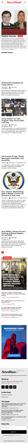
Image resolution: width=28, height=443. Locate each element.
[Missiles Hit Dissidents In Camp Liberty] (14, 71)
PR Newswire (4, 397)
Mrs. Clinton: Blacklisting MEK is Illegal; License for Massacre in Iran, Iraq (12, 194)
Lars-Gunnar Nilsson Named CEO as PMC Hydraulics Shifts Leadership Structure (11, 308)
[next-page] (8, 252)
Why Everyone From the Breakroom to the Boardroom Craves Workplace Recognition (11, 314)
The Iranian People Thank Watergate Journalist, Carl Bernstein (12, 158)
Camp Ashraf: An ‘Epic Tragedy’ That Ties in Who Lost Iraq (12, 120)
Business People (5, 310)
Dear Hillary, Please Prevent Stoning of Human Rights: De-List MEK (13, 233)
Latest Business (5, 317)
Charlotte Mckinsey (7, 288)
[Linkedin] (10, 387)
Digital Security (5, 408)
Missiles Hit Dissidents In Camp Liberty (12, 84)
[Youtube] (14, 387)
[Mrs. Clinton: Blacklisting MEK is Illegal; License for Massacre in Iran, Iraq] (14, 180)
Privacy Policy (18, 435)
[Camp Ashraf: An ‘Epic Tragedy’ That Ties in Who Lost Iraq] (14, 107)
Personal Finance (5, 297)
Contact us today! (14, 383)
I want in (13, 432)
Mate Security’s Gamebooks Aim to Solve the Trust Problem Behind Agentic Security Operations (13, 280)
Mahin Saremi (14, 87)
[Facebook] (3, 387)
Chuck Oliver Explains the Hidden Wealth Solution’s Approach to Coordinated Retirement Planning (13, 294)
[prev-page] (21, 260)
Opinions (3, 162)
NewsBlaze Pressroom (6, 394)
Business (3, 304)
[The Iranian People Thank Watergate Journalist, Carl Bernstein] (14, 145)
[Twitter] (6, 387)
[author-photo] (10, 87)
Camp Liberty (4, 87)
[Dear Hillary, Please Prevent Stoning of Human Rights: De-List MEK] (14, 220)
